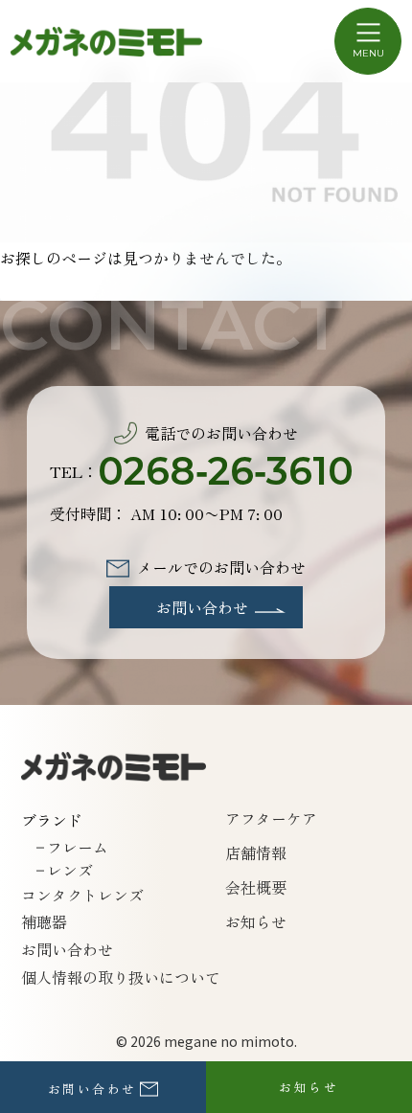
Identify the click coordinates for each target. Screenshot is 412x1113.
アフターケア (271, 817)
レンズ (70, 869)
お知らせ (255, 921)
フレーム (77, 846)
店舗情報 (255, 852)
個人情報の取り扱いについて (120, 976)
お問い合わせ (67, 949)
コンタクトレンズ (82, 894)
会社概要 (255, 886)
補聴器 (44, 921)
